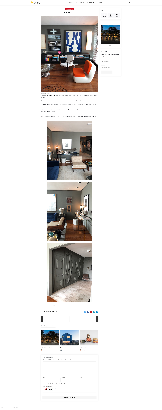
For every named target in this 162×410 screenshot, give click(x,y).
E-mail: (103, 65)
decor (43, 306)
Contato (100, 2)
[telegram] (97, 312)
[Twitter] (85, 312)
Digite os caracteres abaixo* (47, 386)
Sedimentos (83, 348)
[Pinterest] (91, 312)
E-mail (63, 377)
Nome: (102, 59)
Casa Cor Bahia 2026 (46, 348)
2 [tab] (109, 45)
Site (81, 377)
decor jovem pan (50, 306)
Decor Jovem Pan (69, 9)
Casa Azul (63, 348)
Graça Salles (70, 2)
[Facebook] (88, 312)
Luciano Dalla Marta (50, 95)
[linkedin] (94, 312)
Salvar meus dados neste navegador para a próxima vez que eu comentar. (56, 383)
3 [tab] (110, 45)
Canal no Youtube (90, 2)
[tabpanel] (110, 34)
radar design (58, 306)
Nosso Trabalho (80, 2)
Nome (44, 377)
